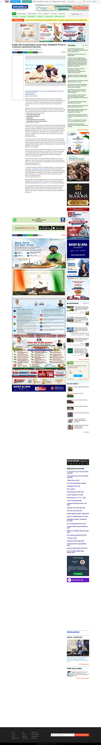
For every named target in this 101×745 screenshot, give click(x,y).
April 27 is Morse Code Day (80, 400)
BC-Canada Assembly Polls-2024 (76, 535)
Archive (46, 1)
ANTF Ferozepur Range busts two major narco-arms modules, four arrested (77, 120)
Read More (78, 574)
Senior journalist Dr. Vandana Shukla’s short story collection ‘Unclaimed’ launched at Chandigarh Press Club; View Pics (77, 97)
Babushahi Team (40, 1)
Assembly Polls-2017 (56, 1)
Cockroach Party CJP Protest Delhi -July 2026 (78, 472)
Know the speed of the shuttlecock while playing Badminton (80, 420)
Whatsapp (30, 52)
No (80, 371)
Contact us (63, 1)
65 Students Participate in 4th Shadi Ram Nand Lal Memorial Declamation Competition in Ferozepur (77, 111)
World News (46, 13)
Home (14, 13)
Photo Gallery (54, 13)
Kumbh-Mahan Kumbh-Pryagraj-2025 (78, 513)
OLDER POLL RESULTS (83, 378)
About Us (14, 734)
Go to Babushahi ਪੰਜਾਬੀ (15, 1)
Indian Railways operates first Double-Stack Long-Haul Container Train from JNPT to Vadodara (77, 91)
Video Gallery (62, 13)
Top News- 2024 (72, 538)
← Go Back (63, 52)
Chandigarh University (73, 486)
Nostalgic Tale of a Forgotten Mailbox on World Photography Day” (81, 427)
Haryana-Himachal (32, 13)
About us (34, 1)
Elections (24, 734)
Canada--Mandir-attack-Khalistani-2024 (77, 527)
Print (40, 52)
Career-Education (31, 16)
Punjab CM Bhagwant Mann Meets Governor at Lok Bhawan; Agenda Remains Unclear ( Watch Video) (36, 20)
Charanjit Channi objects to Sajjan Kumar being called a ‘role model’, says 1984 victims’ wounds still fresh (77, 86)
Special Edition (73, 632)
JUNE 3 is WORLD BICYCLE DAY (81, 387)
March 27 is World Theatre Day (81, 412)
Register (94, 1)
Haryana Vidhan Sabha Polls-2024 (77, 548)
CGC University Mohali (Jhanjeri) (76, 483)
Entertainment (40, 16)
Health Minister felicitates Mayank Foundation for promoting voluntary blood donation (78, 125)
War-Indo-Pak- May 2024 (74, 510)
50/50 (70, 372)
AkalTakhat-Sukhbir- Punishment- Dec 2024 (77, 520)
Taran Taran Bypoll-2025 (74, 500)
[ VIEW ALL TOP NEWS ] (82, 129)
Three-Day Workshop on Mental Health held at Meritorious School (77, 102)
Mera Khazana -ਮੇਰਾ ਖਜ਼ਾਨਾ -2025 (76, 497)
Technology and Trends (59, 16)
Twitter (19, 52)
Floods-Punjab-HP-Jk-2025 (75, 495)
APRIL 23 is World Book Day (81, 406)
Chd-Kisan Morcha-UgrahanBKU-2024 (77, 544)
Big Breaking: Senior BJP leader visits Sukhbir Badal (77, 55)
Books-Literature (49, 16)
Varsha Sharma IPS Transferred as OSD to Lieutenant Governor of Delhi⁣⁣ (78, 81)
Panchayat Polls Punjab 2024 (75, 541)
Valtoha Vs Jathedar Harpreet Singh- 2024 (78, 531)
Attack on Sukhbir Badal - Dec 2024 (77, 516)
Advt (50, 1)
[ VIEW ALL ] (86, 432)
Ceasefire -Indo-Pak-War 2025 (76, 508)
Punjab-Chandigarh (21, 13)
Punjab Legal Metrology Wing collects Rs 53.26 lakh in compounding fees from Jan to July (78, 116)
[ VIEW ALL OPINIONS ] (83, 359)
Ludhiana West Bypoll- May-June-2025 (77, 504)
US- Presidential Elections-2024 (76, 523)
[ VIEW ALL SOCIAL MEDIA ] (82, 678)
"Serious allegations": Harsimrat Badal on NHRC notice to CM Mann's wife (78, 106)
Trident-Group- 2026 (73, 480)
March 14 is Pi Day (78, 393)
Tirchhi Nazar (22, 16)
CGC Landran (71, 489)
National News (34, 732)
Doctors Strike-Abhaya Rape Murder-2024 (75, 551)
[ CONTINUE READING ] (83, 664)
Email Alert (15, 16)
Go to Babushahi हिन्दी (27, 1)
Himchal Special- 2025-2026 (75, 492)
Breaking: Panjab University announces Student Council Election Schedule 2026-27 (77, 77)
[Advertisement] (18, 78)
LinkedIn (24, 52)
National (40, 13)
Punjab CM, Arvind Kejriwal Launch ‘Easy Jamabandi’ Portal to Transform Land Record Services (39, 46)
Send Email (35, 52)
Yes (70, 371)
